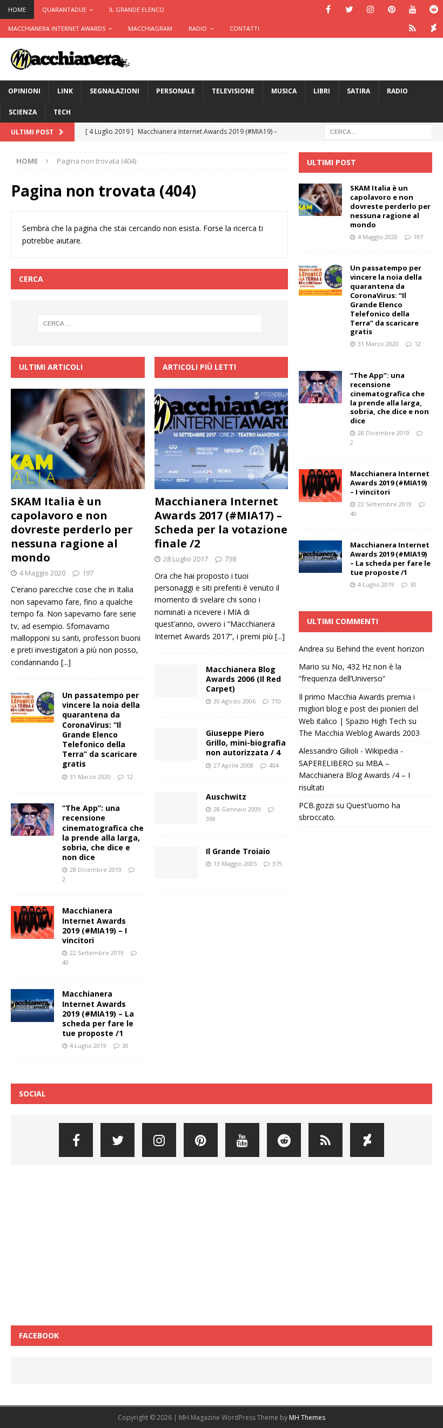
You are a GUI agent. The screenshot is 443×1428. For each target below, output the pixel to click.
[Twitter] (349, 9)
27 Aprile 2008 (233, 765)
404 (274, 765)
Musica (284, 91)
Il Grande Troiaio (238, 851)
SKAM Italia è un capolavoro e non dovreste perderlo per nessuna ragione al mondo (72, 529)
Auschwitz (226, 796)
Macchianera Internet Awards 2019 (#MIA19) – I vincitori (94, 925)
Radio (198, 28)
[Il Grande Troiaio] (176, 863)
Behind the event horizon (380, 649)
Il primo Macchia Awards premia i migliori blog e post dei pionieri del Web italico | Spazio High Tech (358, 709)
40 (65, 962)
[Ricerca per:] (378, 131)
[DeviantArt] (433, 28)
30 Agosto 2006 (234, 701)
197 (87, 573)
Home (17, 9)
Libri (321, 91)
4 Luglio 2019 (88, 1045)
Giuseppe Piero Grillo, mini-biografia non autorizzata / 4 (246, 742)
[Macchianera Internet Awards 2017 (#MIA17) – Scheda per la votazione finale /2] (221, 439)
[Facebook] (328, 9)
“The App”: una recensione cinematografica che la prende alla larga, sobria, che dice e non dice (103, 832)
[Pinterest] (391, 9)
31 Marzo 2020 (90, 777)
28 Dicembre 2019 (96, 869)
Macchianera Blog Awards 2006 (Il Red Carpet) (243, 679)
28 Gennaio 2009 (237, 809)
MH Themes (307, 1417)
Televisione (233, 91)
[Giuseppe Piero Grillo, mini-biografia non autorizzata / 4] (176, 744)
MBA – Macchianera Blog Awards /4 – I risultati (354, 775)
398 (211, 819)
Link (65, 91)
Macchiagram (150, 28)
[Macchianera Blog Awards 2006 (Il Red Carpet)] (176, 681)
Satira (358, 91)
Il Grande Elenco (136, 9)
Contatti (244, 28)
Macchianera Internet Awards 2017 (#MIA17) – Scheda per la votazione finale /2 (221, 522)
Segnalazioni (114, 91)
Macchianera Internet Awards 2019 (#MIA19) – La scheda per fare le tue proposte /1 (98, 1013)
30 (125, 1045)
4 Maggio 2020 (42, 573)
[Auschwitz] (176, 808)
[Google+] (412, 28)
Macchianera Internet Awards (56, 28)
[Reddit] (433, 9)
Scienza (23, 112)
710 (276, 701)
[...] (66, 662)
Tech (62, 112)
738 (230, 559)
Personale (175, 91)
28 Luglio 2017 (185, 559)
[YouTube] (412, 9)
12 (129, 777)
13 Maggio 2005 (235, 863)
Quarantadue (64, 9)
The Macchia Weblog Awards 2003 (359, 733)
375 (277, 863)
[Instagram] (370, 9)
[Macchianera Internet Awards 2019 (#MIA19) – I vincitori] (32, 922)
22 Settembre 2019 (97, 953)
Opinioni (24, 91)
